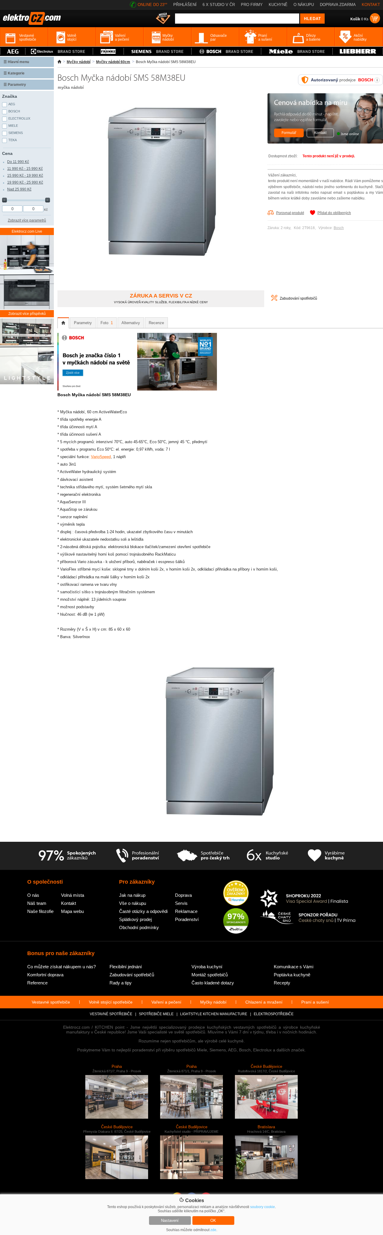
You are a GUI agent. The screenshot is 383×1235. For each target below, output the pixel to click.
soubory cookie (262, 1207)
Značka (9, 96)
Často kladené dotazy (213, 982)
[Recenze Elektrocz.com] (236, 893)
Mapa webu (72, 911)
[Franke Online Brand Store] (108, 51)
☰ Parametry (15, 85)
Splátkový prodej (135, 919)
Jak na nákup (132, 895)
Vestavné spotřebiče (51, 1002)
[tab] (63, 323)
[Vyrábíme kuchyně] (326, 856)
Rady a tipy (121, 982)
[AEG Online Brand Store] (12, 51)
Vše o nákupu (132, 903)
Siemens (15, 133)
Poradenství (187, 919)
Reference (37, 982)
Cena (7, 153)
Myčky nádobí (78, 62)
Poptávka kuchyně (292, 974)
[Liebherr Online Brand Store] (358, 51)
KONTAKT (371, 4)
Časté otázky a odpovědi (143, 911)
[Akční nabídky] (163, 19)
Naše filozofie (40, 911)
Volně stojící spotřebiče (111, 1002)
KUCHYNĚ (278, 4)
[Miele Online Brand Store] (296, 51)
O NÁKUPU (304, 4)
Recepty (282, 982)
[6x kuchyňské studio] (267, 856)
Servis (181, 903)
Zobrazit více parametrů (27, 220)
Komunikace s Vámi (293, 966)
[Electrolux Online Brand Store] (59, 51)
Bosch (339, 228)
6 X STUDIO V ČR (219, 4)
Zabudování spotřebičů (298, 298)
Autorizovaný (324, 79)
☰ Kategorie (14, 73)
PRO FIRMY (252, 4)
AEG (11, 104)
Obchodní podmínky (139, 927)
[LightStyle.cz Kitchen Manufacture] (27, 351)
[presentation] (63, 323)
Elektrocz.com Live (27, 231)
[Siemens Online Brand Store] (158, 51)
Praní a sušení (315, 1002)
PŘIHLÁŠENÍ (185, 4)
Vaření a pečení (166, 1002)
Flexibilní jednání (126, 966)
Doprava (183, 895)
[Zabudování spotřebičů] (274, 300)
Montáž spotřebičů (210, 974)
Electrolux (19, 118)
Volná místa (72, 895)
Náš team (36, 903)
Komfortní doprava (45, 974)
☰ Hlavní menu (16, 62)
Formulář (289, 133)
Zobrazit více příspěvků (27, 314)
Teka (12, 140)
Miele (13, 125)
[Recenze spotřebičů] (67, 856)
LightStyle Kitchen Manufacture (213, 1014)
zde (213, 1230)
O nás (33, 895)
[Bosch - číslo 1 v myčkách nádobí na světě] (137, 389)
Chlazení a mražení (263, 1002)
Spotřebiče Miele (156, 1014)
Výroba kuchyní (207, 966)
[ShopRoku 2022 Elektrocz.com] (308, 899)
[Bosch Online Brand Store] (226, 51)
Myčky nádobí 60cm (113, 62)
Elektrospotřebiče (274, 1014)
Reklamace (186, 911)
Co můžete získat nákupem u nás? (61, 966)
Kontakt (320, 133)
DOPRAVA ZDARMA (338, 4)
